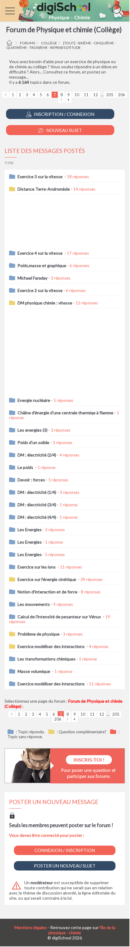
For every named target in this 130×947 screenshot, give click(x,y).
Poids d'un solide (33, 442)
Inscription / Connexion (63, 114)
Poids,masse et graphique (42, 265)
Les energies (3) (32, 430)
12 (95, 94)
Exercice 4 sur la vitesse (40, 253)
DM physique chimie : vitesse (45, 302)
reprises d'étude (65, 47)
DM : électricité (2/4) (37, 454)
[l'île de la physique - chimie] (64, 11)
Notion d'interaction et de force (47, 591)
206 (121, 94)
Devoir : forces (31, 479)
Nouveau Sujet (63, 130)
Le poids (26, 467)
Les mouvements (34, 604)
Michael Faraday (32, 277)
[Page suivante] (61, 100)
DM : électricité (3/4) (37, 504)
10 (76, 94)
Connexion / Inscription (64, 850)
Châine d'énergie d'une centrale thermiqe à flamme (65, 412)
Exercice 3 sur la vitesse (40, 176)
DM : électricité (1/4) (37, 492)
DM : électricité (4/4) (37, 517)
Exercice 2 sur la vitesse (40, 290)
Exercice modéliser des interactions (52, 646)
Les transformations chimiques (47, 658)
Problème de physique (39, 633)
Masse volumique (34, 671)
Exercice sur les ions (37, 566)
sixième (84, 43)
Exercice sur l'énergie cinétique (47, 579)
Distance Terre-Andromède (44, 189)
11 (86, 94)
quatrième (16, 47)
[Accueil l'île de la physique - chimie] (10, 43)
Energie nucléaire (34, 400)
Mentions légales (31, 927)
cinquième (104, 43)
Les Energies (30, 529)
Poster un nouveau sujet (65, 865)
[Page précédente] (5, 95)
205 (109, 94)
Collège (49, 43)
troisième (38, 47)
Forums (27, 43)
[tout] (69, 43)
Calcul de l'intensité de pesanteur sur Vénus (60, 616)
